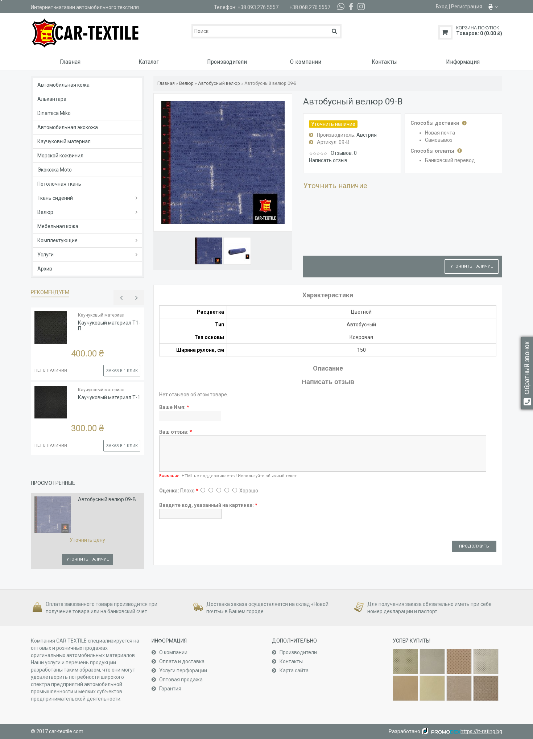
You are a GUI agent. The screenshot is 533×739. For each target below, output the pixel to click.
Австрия (366, 135)
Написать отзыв (328, 160)
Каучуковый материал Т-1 (109, 397)
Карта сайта (293, 670)
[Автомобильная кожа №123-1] (486, 688)
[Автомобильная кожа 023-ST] (432, 661)
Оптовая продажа (180, 679)
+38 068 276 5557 (309, 7)
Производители (297, 652)
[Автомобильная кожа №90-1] (459, 661)
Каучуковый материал (101, 315)
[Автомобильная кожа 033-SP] (405, 661)
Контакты (290, 661)
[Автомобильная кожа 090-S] (405, 688)
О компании (172, 652)
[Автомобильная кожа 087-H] (432, 688)
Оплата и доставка (181, 661)
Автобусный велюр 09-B (107, 499)
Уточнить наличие (87, 559)
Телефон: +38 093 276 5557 (246, 7)
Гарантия (169, 688)
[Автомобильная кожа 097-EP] (486, 661)
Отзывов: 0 (344, 153)
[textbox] (266, 31)
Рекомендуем (50, 292)
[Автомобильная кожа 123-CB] (459, 688)
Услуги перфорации (182, 670)
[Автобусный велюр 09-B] (208, 251)
